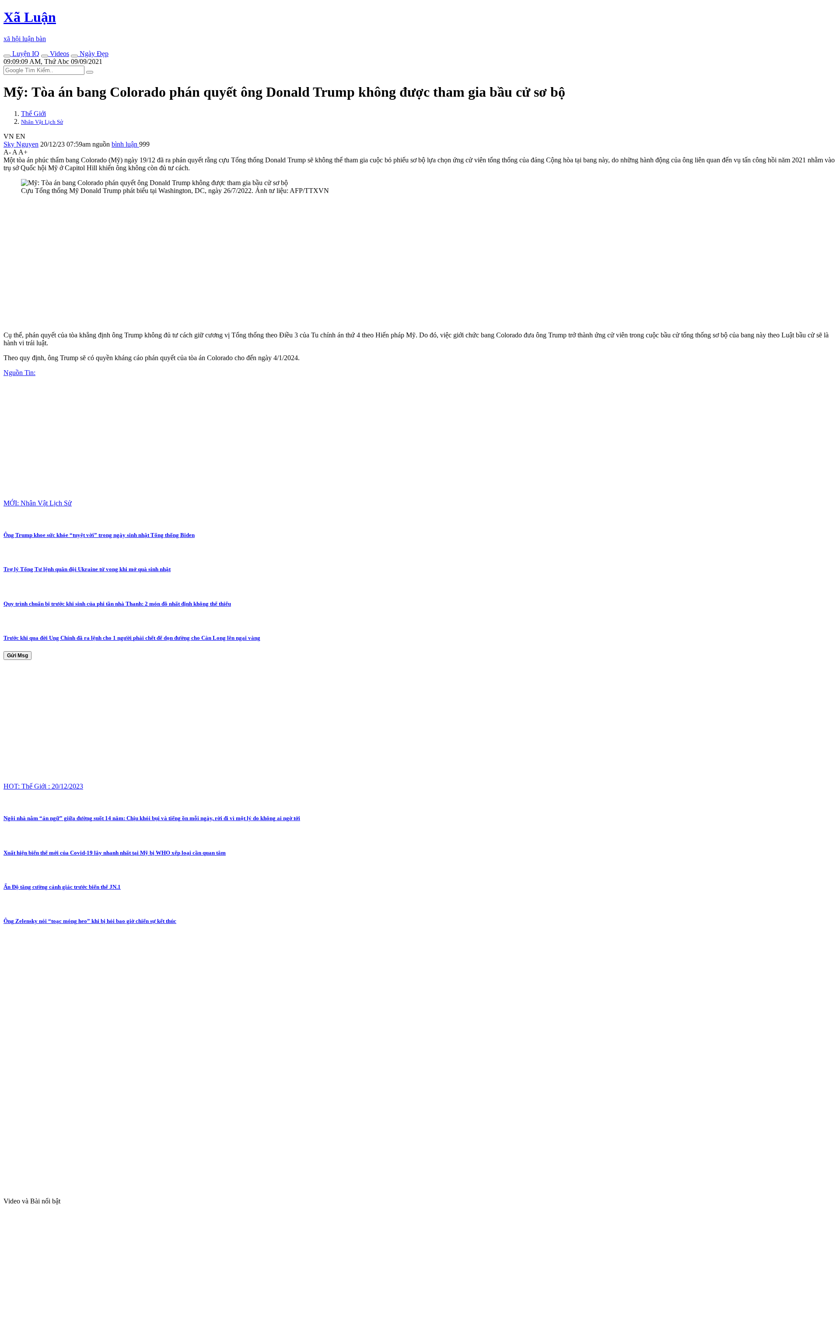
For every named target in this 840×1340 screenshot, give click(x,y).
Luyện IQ (24, 53)
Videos (58, 53)
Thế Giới (33, 113)
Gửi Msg (17, 655)
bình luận (125, 144)
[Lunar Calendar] (74, 56)
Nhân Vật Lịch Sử (42, 122)
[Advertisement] (266, 263)
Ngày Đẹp (93, 53)
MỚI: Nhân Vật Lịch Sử (38, 503)
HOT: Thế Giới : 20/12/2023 (43, 786)
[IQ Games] (7, 56)
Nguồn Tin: (19, 372)
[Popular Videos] (44, 56)
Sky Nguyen (21, 144)
